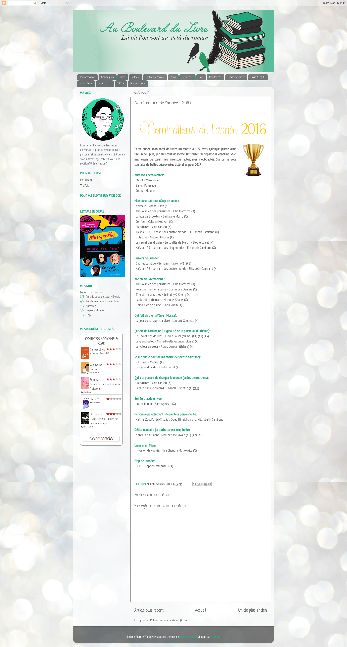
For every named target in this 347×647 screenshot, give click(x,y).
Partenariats (137, 84)
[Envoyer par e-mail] (194, 484)
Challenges (215, 77)
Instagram (105, 84)
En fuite (94, 399)
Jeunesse (187, 77)
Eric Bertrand (96, 402)
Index (123, 77)
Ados (173, 77)
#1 (182, 263)
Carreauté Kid (97, 349)
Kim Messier (87, 392)
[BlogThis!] (198, 484)
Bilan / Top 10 (258, 77)
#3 (206, 336)
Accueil (200, 610)
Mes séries (86, 84)
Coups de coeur (236, 77)
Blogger (215, 637)
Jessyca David (96, 372)
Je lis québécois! (155, 77)
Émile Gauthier (88, 426)
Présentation (87, 77)
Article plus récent (149, 610)
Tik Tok (84, 185)
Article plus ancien (252, 610)
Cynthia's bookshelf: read (101, 341)
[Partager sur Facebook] (206, 484)
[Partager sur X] (202, 484)
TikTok (120, 84)
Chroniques (107, 77)
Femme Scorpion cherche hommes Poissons (105, 383)
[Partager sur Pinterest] (210, 484)
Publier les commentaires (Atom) (169, 620)
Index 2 (136, 77)
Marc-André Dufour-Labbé (100, 353)
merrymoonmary (189, 637)
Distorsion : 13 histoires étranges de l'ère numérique (104, 418)
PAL (201, 77)
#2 (188, 263)
